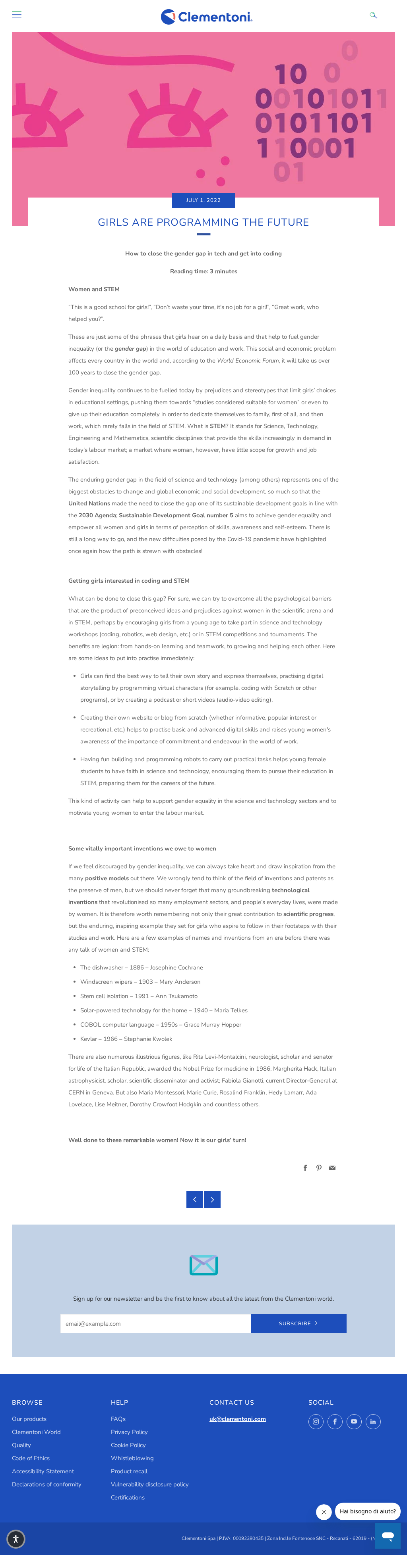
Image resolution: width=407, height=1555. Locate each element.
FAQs (118, 1419)
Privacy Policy (129, 1432)
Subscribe (295, 1323)
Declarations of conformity (46, 1484)
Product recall (129, 1471)
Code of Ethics (31, 1458)
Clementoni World (36, 1432)
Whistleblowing (132, 1458)
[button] (15, 1539)
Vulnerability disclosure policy (150, 1484)
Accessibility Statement (43, 1471)
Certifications (128, 1497)
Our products (29, 1419)
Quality (21, 1445)
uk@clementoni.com (237, 1419)
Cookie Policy (128, 1445)
